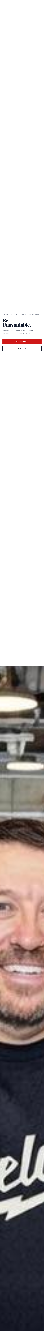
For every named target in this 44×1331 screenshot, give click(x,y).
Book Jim (22, 348)
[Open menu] (39, 3)
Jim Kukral (7, 3)
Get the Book (22, 341)
